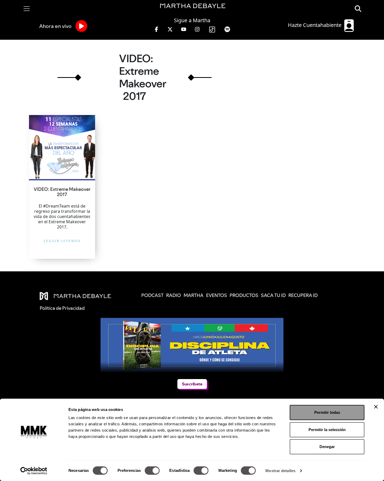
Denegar (327, 446)
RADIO (173, 295)
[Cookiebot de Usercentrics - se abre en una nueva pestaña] (34, 471)
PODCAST (152, 295)
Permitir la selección (327, 429)
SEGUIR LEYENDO (62, 241)
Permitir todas (327, 412)
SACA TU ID (273, 295)
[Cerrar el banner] (376, 407)
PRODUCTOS (244, 295)
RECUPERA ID (303, 295)
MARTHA (193, 295)
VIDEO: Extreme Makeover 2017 (62, 192)
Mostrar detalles (280, 470)
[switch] (152, 470)
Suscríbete (192, 383)
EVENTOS (216, 295)
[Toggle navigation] (27, 9)
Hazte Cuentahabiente (315, 24)
